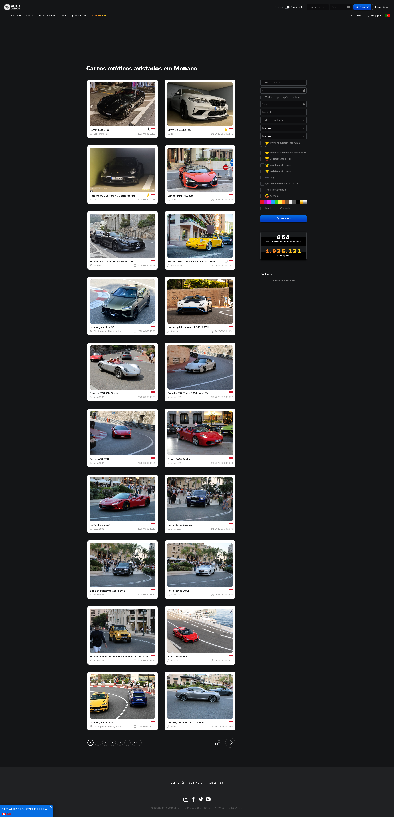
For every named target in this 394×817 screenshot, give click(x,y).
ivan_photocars (101, 133)
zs (172, 133)
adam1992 (99, 397)
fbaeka (174, 331)
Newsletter (215, 783)
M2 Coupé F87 (183, 130)
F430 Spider (183, 459)
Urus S (109, 722)
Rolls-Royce (174, 525)
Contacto (195, 783)
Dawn (186, 590)
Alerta (358, 15)
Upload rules (78, 15)
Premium (100, 15)
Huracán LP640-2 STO (196, 327)
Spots (29, 15)
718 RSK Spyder (109, 393)
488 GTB (103, 459)
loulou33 (175, 199)
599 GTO (103, 130)
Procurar (364, 7)
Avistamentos (297, 7)
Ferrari (94, 130)
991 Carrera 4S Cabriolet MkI (117, 195)
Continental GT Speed (191, 722)
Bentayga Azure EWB (112, 590)
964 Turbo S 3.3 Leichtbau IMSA (197, 261)
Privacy (219, 808)
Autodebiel (176, 265)
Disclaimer (236, 808)
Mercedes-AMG (99, 261)
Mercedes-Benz (99, 656)
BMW (170, 130)
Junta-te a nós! (46, 15)
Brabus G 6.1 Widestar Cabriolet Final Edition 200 (139, 656)
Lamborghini (174, 195)
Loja (63, 15)
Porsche (95, 195)
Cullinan (188, 525)
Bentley (94, 590)
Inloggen (375, 15)
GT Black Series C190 (122, 261)
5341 (137, 742)
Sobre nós (178, 783)
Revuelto (188, 195)
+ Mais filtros (381, 7)
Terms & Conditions (196, 808)
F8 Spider (104, 525)
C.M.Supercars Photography (107, 331)
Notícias (279, 7)
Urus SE (109, 327)
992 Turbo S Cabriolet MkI (193, 393)
